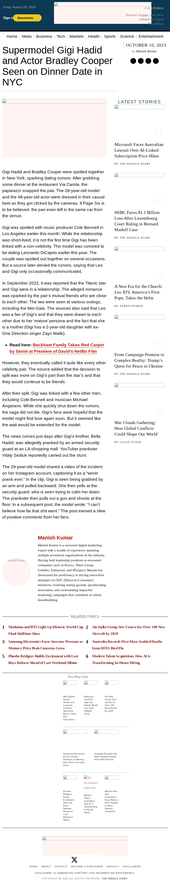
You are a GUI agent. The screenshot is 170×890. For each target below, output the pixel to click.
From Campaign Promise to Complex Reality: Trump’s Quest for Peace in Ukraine (139, 360)
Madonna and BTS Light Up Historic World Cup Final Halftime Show (91, 705)
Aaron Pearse (131, 306)
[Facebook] (40, 606)
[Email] (156, 61)
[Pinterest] (141, 61)
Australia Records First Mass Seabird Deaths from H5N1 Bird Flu (105, 756)
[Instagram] (51, 606)
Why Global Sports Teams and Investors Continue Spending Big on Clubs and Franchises (69, 708)
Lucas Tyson (130, 442)
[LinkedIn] (56, 606)
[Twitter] (133, 61)
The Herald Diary (135, 163)
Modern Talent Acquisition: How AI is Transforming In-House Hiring (90, 804)
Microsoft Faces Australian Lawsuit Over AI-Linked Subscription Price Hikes (138, 150)
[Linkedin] (148, 61)
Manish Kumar (146, 51)
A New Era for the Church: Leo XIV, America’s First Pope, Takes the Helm (138, 292)
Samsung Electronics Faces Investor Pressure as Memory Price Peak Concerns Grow (74, 759)
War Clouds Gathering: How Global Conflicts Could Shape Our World (135, 428)
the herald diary (114, 878)
